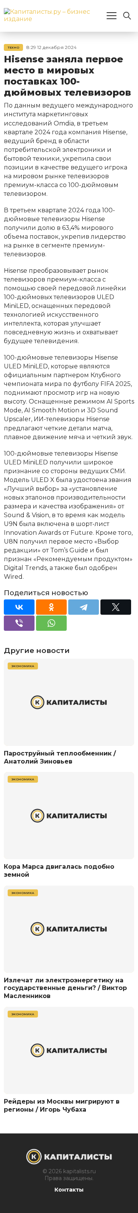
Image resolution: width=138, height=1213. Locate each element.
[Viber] (19, 623)
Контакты (69, 1189)
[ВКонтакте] (19, 607)
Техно (13, 47)
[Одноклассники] (51, 607)
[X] (115, 607)
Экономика (23, 666)
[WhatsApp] (51, 623)
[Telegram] (83, 607)
